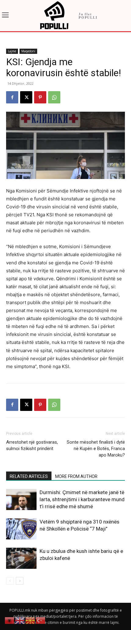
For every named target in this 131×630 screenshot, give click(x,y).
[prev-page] (10, 581)
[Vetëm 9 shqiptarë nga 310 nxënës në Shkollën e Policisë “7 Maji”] (21, 528)
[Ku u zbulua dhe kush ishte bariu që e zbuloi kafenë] (21, 558)
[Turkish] (41, 620)
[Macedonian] (30, 620)
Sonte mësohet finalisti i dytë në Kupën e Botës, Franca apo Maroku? (96, 448)
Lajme (12, 51)
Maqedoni (28, 51)
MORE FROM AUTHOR (76, 476)
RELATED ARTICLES (29, 476)
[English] (20, 620)
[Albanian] (10, 620)
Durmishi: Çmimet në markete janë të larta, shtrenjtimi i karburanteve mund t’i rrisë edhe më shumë (82, 499)
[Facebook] (12, 97)
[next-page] (19, 581)
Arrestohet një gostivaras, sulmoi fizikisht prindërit (32, 445)
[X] (26, 97)
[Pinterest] (40, 97)
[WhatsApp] (54, 97)
